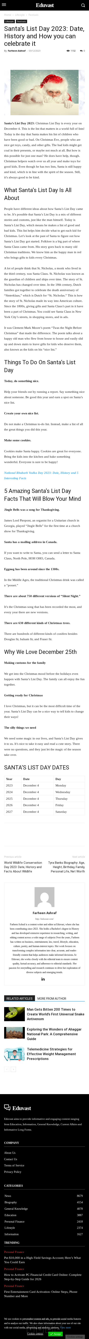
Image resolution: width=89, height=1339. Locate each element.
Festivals (33, 15)
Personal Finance (14, 1252)
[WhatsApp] (37, 60)
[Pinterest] (27, 60)
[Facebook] (8, 60)
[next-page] (13, 1069)
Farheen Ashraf (16, 50)
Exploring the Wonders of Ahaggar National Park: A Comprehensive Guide (54, 1034)
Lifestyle (20, 15)
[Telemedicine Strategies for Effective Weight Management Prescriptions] (14, 1054)
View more (65, 1327)
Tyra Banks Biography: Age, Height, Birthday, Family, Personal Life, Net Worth (66, 867)
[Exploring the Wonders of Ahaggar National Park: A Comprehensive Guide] (14, 1033)
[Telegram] (75, 60)
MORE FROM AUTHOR (51, 998)
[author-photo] (44, 907)
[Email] (65, 60)
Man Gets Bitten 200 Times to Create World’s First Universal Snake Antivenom (55, 1014)
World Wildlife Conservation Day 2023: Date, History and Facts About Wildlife (23, 867)
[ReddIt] (56, 60)
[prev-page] (6, 1069)
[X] (18, 60)
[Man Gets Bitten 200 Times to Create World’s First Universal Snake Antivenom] (14, 1014)
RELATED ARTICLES (19, 998)
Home (7, 15)
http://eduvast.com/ (44, 919)
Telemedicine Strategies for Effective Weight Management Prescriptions (51, 1054)
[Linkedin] (46, 60)
